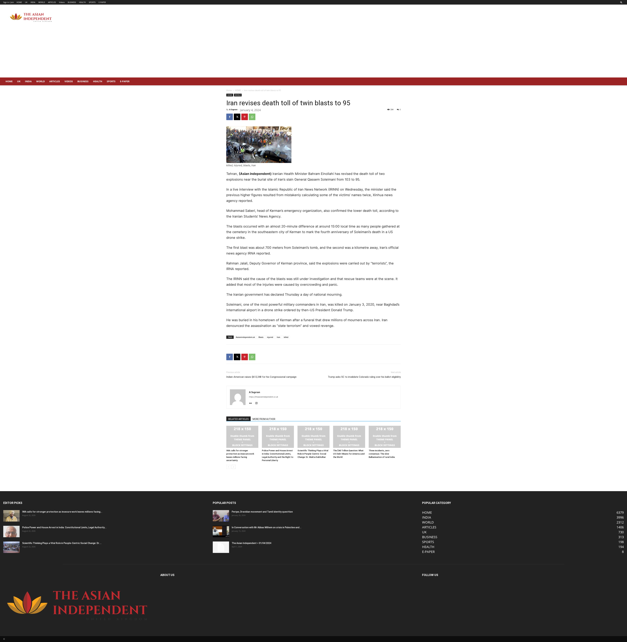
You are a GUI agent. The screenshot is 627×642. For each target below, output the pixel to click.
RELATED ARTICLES (238, 419)
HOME (19, 2)
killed (286, 337)
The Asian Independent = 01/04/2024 (251, 543)
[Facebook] (229, 117)
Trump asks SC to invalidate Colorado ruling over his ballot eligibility (364, 376)
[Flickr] (251, 403)
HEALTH (82, 2)
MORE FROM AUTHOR (264, 419)
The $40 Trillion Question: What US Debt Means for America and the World (349, 453)
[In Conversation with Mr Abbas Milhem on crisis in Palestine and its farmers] (221, 531)
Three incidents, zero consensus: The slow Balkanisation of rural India (382, 453)
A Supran (233, 109)
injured (270, 337)
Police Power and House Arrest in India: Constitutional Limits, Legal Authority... (64, 527)
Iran (278, 337)
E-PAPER (102, 2)
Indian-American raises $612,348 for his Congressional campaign (261, 376)
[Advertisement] (313, 53)
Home (229, 90)
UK (26, 2)
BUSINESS (72, 2)
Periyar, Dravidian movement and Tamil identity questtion (262, 511)
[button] (621, 2)
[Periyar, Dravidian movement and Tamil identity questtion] (221, 516)
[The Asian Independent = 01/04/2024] (221, 547)
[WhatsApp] (252, 117)
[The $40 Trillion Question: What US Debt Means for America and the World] (349, 437)
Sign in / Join (8, 2)
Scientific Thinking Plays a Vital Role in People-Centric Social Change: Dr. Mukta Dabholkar (312, 453)
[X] (237, 117)
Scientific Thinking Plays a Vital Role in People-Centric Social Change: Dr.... (62, 543)
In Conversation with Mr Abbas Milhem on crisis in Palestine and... (266, 527)
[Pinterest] (244, 117)
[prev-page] (228, 467)
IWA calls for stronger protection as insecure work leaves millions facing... (62, 511)
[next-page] (234, 467)
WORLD (41, 2)
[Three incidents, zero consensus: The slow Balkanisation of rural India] (385, 437)
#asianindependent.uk (245, 337)
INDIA (33, 2)
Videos (62, 2)
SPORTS (92, 2)
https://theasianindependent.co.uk (263, 397)
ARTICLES (52, 2)
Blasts (260, 337)
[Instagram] (257, 403)
